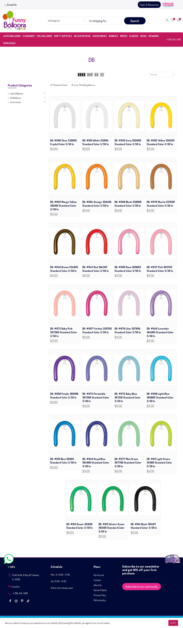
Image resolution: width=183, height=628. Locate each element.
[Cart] (178, 21)
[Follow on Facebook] (10, 600)
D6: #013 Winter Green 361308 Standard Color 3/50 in (112, 528)
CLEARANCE (29, 36)
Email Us (12, 4)
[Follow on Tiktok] (28, 600)
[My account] (167, 21)
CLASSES (133, 36)
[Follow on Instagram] (16, 600)
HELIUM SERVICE (82, 36)
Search (134, 21)
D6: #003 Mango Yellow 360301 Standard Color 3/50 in (63, 205)
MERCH (123, 36)
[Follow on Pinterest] (22, 600)
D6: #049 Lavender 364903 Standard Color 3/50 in (160, 332)
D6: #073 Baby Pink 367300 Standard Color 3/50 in (63, 332)
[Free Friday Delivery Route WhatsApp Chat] (172, 556)
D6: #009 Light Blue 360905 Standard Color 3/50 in (160, 397)
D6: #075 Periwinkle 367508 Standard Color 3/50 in (95, 397)
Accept (173, 623)
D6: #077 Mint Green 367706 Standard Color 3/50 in (128, 462)
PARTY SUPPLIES (63, 36)
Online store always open (62, 587)
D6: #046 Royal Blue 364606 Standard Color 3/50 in (95, 462)
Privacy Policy (100, 595)
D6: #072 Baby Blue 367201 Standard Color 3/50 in (128, 397)
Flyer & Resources (149, 4)
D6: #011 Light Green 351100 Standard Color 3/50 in (159, 462)
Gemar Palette (100, 590)
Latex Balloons (16, 93)
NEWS (143, 36)
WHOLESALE (9, 43)
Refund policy (100, 600)
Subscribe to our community (142, 586)
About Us (98, 585)
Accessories (15, 102)
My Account (99, 575)
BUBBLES (113, 36)
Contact (97, 580)
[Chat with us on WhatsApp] (9, 559)
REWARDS (154, 36)
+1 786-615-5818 (173, 39)
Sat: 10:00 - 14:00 (58, 581)
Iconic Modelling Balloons (84, 85)
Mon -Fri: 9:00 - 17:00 (60, 574)
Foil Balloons (15, 97)
